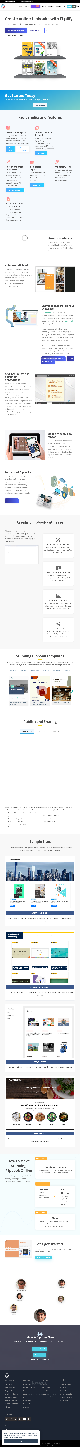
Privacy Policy (64, 1391)
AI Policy (63, 1387)
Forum (25, 1391)
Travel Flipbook (26, 731)
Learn (25, 1394)
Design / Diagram (29, 1387)
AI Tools (35, 6)
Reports (67, 670)
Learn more (37, 185)
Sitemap (26, 1407)
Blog (24, 1397)
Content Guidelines (66, 1394)
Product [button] (20, 6)
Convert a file (39, 1355)
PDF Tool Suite (10, 1384)
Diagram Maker (10, 1391)
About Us (44, 1384)
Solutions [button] (50, 6)
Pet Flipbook (40, 731)
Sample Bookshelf (15, 190)
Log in (73, 6)
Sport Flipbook (53, 731)
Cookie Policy (20, 1437)
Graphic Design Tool (12, 1394)
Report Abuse (64, 1400)
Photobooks (35, 670)
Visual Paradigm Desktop (25, 1)
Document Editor (11, 1397)
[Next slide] (72, 691)
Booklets (23, 670)
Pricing (65, 6)
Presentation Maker (12, 1400)
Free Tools (27, 1404)
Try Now (10, 149)
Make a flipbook (39, 1349)
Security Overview (66, 1397)
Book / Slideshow (29, 1384)
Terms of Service (66, 1384)
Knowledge (27, 1400)
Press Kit (44, 1391)
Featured (13, 670)
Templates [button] (58, 6)
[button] (27, 6)
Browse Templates (22, 149)
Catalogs (46, 670)
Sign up (69, 6)
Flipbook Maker (10, 1387)
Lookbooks (56, 670)
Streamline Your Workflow (53, 359)
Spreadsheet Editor (11, 1404)
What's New (45, 1387)
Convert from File (36, 31)
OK (21, 1441)
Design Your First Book (16, 31)
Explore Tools (40, 105)
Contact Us (45, 1394)
